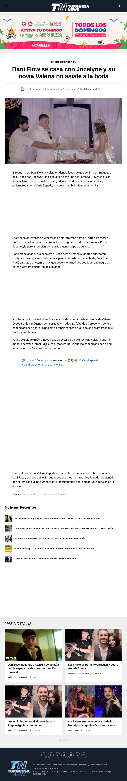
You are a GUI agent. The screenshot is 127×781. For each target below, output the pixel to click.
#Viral (85, 360)
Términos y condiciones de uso (93, 765)
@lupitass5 (29, 360)
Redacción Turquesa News (55, 89)
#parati (94, 360)
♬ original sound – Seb (49, 364)
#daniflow (28, 364)
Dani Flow (27, 494)
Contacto (54, 768)
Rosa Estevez (73, 730)
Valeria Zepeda (58, 494)
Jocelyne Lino (40, 494)
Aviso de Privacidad (41, 765)
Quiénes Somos (41, 768)
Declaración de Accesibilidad (64, 765)
